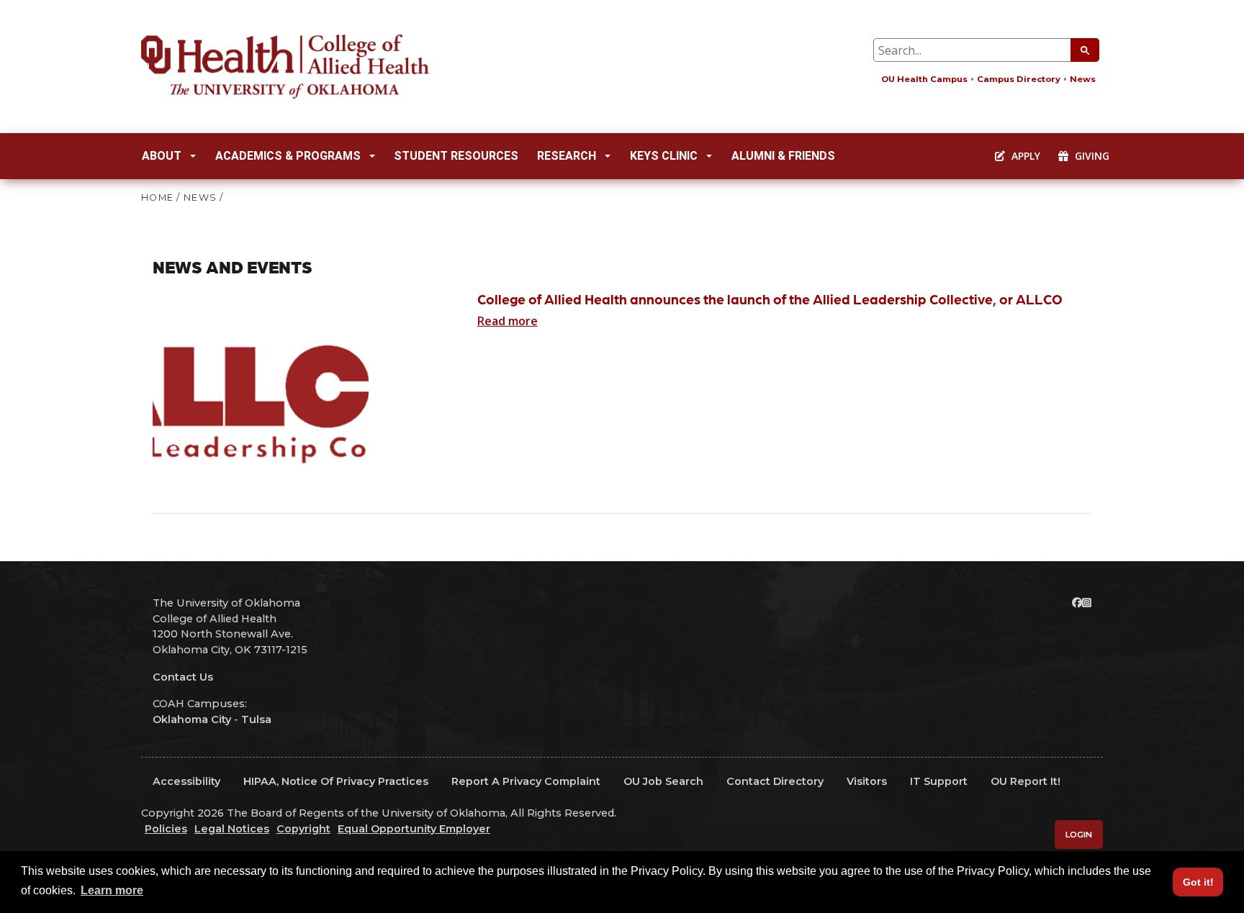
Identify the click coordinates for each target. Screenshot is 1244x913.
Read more (507, 321)
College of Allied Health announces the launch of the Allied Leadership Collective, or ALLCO (770, 299)
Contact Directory (775, 781)
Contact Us (183, 677)
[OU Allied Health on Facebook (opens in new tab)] (1077, 603)
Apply (1024, 156)
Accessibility (186, 781)
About (161, 156)
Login (1078, 835)
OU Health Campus (924, 79)
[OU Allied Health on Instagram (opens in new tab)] (1086, 603)
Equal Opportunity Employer (414, 828)
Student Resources (456, 156)
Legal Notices (231, 828)
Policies (166, 828)
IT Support (939, 781)
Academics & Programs (288, 156)
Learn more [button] (112, 890)
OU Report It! (1025, 781)
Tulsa (256, 719)
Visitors (867, 781)
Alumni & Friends (783, 156)
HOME (157, 197)
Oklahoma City (192, 719)
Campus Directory (1018, 79)
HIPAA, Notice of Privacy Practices (335, 781)
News (1083, 79)
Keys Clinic (664, 156)
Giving (1090, 156)
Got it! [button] (1198, 882)
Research (566, 156)
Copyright (303, 828)
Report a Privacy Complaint (525, 781)
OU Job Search (663, 781)
